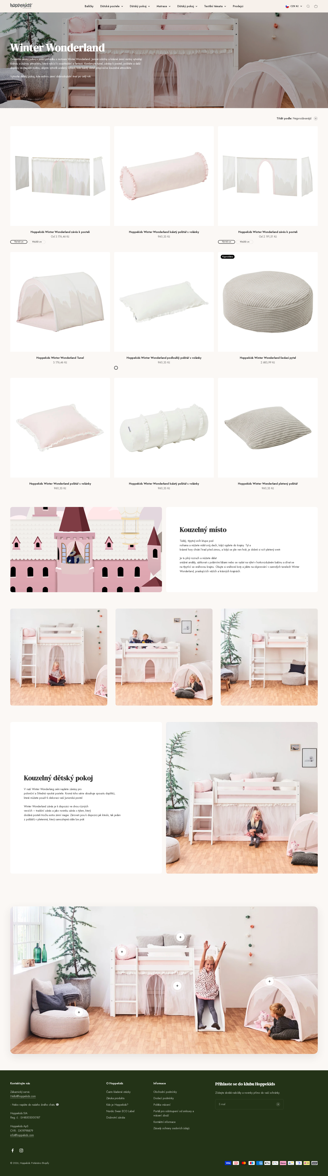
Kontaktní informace (164, 1122)
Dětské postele (110, 6)
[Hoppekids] (21, 6)
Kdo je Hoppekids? (117, 1105)
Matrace (162, 6)
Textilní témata (213, 6)
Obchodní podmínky (165, 1092)
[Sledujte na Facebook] (12, 1150)
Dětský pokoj (138, 6)
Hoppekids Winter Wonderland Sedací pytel (268, 358)
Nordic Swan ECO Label (120, 1111)
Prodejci (238, 6)
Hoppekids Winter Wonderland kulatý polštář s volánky (164, 232)
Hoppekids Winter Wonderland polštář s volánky (60, 484)
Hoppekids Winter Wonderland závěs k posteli (60, 232)
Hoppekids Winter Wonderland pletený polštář (268, 484)
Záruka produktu (115, 1098)
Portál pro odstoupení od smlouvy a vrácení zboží (173, 1113)
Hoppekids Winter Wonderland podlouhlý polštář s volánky (164, 358)
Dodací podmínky (163, 1098)
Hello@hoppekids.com (23, 1096)
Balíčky (89, 6)
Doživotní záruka (115, 1117)
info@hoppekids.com (22, 1135)
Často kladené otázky (118, 1092)
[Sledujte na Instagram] (21, 1150)
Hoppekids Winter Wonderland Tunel (60, 358)
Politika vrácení (161, 1105)
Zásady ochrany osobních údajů (171, 1128)
